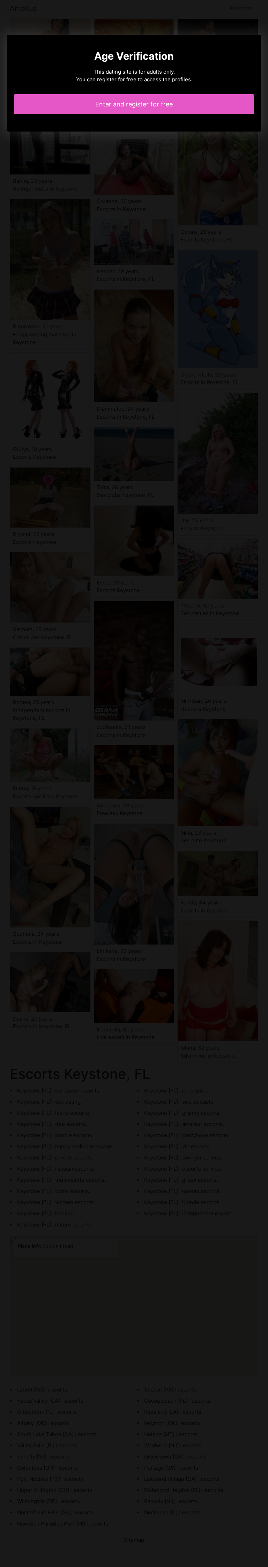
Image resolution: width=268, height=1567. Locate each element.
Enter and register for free (134, 104)
